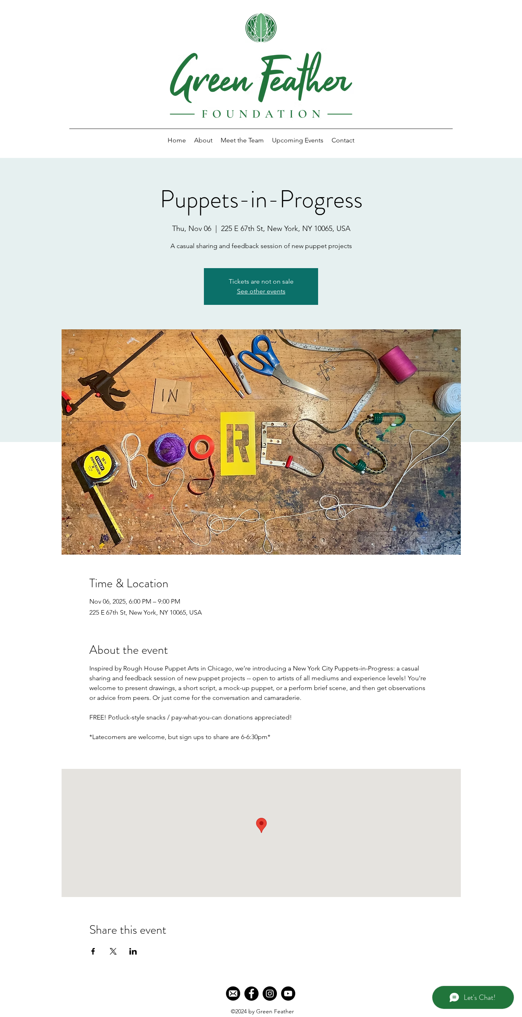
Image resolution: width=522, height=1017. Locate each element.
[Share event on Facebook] (93, 951)
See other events (261, 291)
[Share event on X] (113, 951)
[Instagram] (270, 993)
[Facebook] (251, 993)
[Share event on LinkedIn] (133, 951)
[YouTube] (288, 993)
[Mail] (233, 993)
